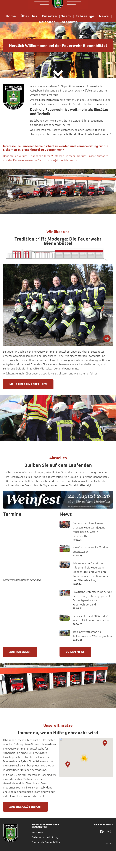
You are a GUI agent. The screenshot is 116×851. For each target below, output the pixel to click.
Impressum (38, 832)
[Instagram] (109, 831)
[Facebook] (101, 831)
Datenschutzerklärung (45, 837)
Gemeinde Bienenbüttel (46, 842)
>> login (109, 843)
